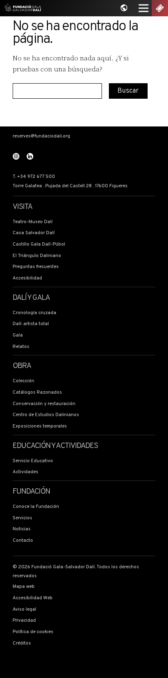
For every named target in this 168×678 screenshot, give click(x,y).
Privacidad (24, 620)
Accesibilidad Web (33, 598)
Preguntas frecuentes (36, 267)
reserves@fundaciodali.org (41, 136)
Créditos (22, 643)
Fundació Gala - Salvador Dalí (21, 8)
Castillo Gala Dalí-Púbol (39, 244)
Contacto (23, 540)
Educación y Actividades (55, 446)
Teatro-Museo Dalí (33, 222)
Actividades (25, 472)
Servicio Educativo (33, 461)
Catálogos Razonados (37, 392)
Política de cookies (33, 632)
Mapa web (24, 586)
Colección (23, 381)
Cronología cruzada (34, 313)
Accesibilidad (27, 278)
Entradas (160, 8)
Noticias (22, 529)
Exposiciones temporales (40, 426)
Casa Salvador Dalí (34, 233)
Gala (18, 335)
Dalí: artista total (31, 324)
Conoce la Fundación (36, 507)
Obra (22, 366)
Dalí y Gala (31, 298)
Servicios (22, 518)
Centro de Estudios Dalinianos (46, 415)
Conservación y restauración (44, 404)
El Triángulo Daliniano (37, 256)
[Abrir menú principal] (143, 8)
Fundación (32, 492)
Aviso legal (24, 609)
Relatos (21, 347)
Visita (22, 207)
